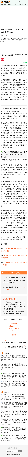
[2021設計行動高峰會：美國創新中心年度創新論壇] (6, 366)
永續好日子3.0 (12, 5)
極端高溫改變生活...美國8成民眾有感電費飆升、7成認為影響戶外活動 (19, 404)
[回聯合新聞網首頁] (2, 2)
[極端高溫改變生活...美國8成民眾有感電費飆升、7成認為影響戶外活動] (6, 405)
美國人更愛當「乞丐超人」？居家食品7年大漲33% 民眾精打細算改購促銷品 (19, 437)
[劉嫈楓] (14, 327)
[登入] (24, 1)
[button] (26, 1)
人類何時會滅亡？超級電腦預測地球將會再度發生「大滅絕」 (14, 313)
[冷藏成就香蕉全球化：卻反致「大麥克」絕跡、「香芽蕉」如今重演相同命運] (6, 397)
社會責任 (5, 319)
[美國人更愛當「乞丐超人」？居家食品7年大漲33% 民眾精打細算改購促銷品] (6, 438)
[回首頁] (5, 2)
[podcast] (21, 1)
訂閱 (20, 451)
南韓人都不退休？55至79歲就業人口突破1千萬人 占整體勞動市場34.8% (19, 429)
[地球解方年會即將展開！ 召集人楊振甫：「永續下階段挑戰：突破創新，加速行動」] (6, 376)
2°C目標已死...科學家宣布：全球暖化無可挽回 (14, 308)
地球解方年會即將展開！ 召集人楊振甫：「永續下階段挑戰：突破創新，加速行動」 (19, 375)
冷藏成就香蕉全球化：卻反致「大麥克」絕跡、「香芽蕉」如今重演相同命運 (19, 396)
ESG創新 (20, 5)
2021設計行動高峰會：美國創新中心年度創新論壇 (19, 365)
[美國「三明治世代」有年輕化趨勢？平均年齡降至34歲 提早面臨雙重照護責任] (6, 421)
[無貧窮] (2, 60)
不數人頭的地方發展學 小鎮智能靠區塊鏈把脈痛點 (19, 357)
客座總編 (3, 5)
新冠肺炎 (21, 319)
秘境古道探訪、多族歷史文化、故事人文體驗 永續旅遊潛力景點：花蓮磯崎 (19, 383)
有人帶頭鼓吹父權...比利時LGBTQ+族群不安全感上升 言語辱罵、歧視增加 (19, 412)
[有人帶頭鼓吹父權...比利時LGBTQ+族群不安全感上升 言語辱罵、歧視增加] (6, 413)
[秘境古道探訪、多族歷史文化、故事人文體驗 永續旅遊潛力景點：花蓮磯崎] (6, 384)
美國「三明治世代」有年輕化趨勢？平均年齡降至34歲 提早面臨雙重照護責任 (19, 420)
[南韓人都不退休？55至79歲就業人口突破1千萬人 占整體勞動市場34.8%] (6, 430)
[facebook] (19, 1)
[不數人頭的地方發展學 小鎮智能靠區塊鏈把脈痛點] (6, 358)
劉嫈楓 (8, 35)
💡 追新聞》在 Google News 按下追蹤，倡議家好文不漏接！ (14, 303)
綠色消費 (13, 319)
